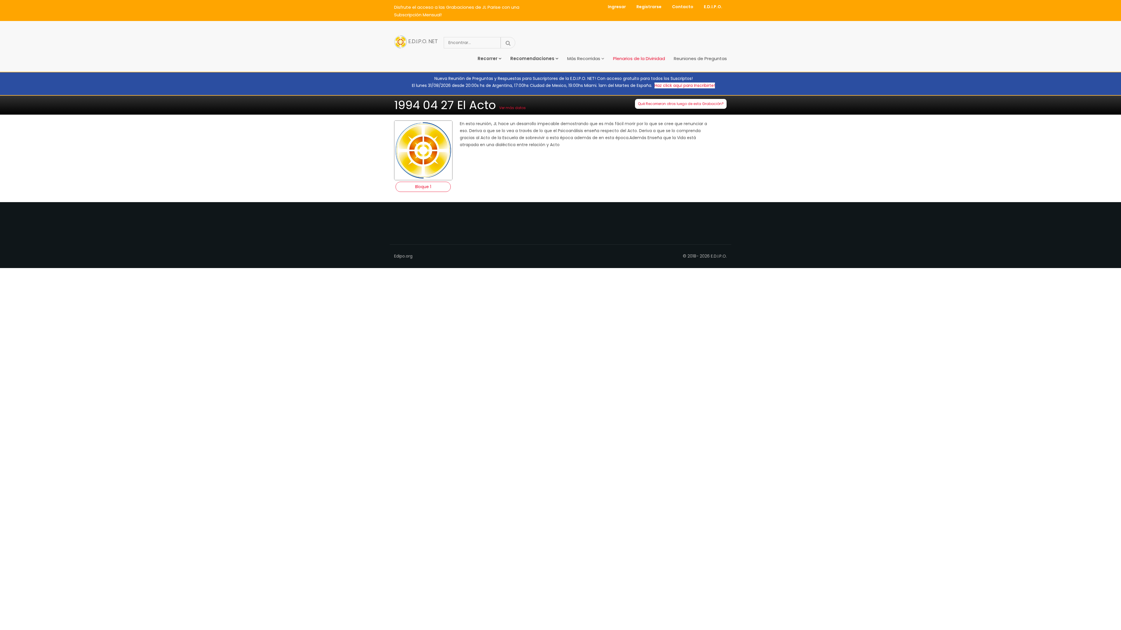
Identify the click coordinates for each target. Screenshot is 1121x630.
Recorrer (487, 58)
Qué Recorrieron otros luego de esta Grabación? (681, 103)
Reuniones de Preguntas (700, 58)
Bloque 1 (423, 187)
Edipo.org (403, 256)
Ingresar (617, 7)
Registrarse (649, 7)
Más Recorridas (583, 58)
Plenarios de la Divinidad (639, 58)
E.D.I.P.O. (713, 7)
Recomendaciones (532, 58)
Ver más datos (512, 107)
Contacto (682, 7)
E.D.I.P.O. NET (422, 41)
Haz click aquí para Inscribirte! (685, 85)
